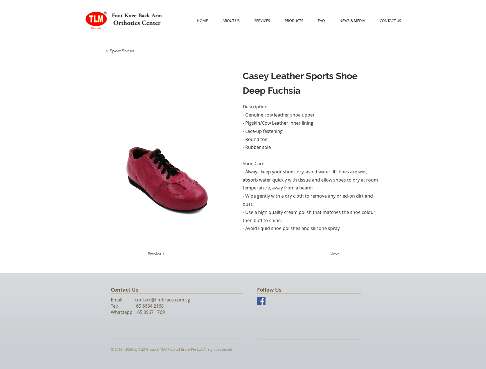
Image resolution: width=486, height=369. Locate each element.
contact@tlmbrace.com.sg (162, 300)
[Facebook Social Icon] (261, 301)
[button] (293, 20)
